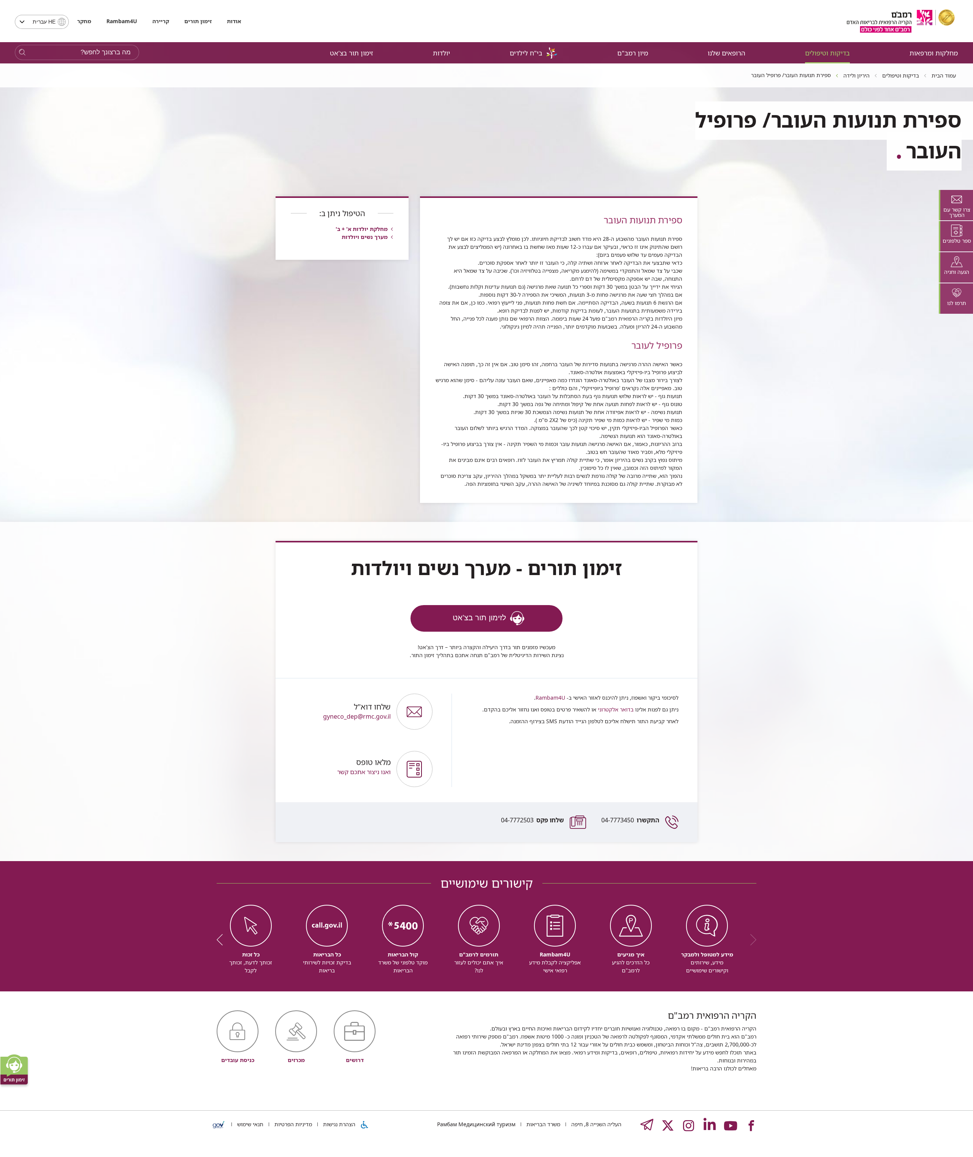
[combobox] (41, 21)
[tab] (956, 205)
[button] (340, 769)
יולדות (441, 53)
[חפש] (22, 52)
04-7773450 (630, 820)
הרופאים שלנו (726, 53)
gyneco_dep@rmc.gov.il (357, 712)
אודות (234, 21)
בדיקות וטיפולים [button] (827, 53)
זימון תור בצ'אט (351, 53)
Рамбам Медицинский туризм (476, 1124)
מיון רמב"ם (632, 53)
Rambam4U (550, 697)
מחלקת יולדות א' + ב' (362, 228)
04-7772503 (532, 820)
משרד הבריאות (542, 1124)
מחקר (84, 21)
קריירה (160, 21)
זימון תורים (198, 21)
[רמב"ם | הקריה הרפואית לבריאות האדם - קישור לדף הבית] (901, 21)
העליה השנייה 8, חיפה (595, 1124)
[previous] (750, 939)
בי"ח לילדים (526, 53)
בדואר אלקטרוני (615, 709)
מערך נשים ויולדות (365, 236)
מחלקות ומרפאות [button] (934, 53)
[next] (222, 939)
